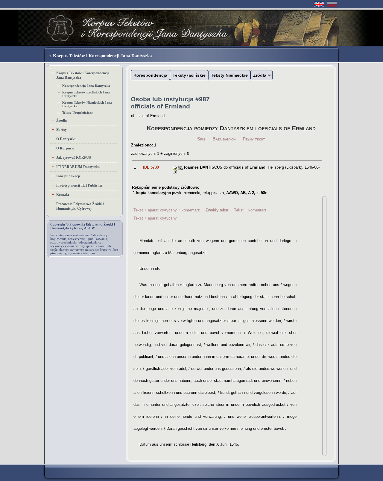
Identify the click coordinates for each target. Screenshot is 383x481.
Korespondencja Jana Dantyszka (86, 85)
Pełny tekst (254, 139)
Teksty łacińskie (189, 75)
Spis (201, 139)
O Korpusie (65, 148)
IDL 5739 (151, 167)
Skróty (61, 130)
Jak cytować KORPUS (73, 157)
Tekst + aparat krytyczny (155, 218)
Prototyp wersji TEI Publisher (79, 185)
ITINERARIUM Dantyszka (78, 167)
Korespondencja (150, 75)
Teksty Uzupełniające (77, 112)
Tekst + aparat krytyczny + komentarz (166, 210)
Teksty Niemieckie (229, 75)
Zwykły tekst (217, 210)
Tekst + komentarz (250, 210)
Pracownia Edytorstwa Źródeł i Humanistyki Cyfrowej (80, 206)
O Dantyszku (66, 139)
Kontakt (62, 195)
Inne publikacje (68, 176)
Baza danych (223, 139)
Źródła (61, 120)
